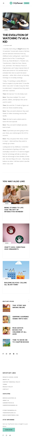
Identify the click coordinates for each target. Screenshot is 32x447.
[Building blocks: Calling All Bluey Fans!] (16, 270)
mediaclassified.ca (9, 398)
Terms (5, 384)
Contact (6, 389)
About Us (6, 379)
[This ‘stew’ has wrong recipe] (6, 308)
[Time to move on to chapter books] (6, 342)
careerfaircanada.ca (10, 405)
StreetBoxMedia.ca (9, 410)
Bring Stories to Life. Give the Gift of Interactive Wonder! (14, 210)
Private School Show (10, 377)
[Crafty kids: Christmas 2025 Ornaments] (16, 234)
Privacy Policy (8, 386)
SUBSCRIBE (8, 429)
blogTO (20, 49)
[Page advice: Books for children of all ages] (6, 330)
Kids (6, 29)
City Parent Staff (8, 45)
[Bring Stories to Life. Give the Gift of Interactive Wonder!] (16, 194)
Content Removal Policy (11, 382)
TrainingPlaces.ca (9, 412)
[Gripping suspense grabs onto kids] (6, 319)
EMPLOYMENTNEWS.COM (11, 415)
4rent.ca (6, 400)
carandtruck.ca (8, 402)
